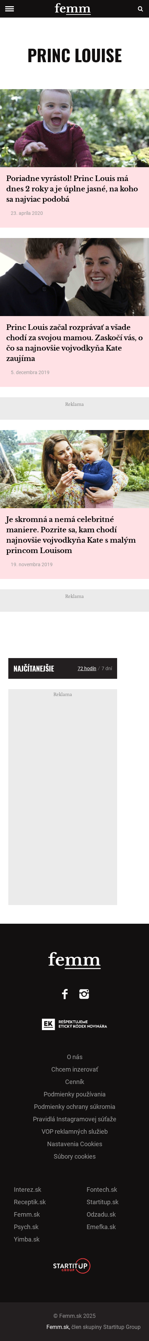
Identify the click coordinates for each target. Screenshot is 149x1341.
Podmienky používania (75, 1094)
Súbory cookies (75, 1156)
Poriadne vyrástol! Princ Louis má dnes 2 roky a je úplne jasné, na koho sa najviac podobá (72, 188)
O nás (74, 1057)
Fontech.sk (102, 1189)
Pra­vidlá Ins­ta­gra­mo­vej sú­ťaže (74, 1119)
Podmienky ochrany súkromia (74, 1106)
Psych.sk (26, 1226)
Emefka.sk (101, 1226)
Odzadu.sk (101, 1214)
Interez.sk (27, 1189)
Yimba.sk (27, 1239)
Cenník (74, 1081)
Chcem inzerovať (74, 1069)
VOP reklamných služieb (75, 1131)
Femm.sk (27, 1214)
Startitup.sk (103, 1202)
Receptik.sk (30, 1202)
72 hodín (87, 668)
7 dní (107, 668)
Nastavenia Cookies (74, 1144)
